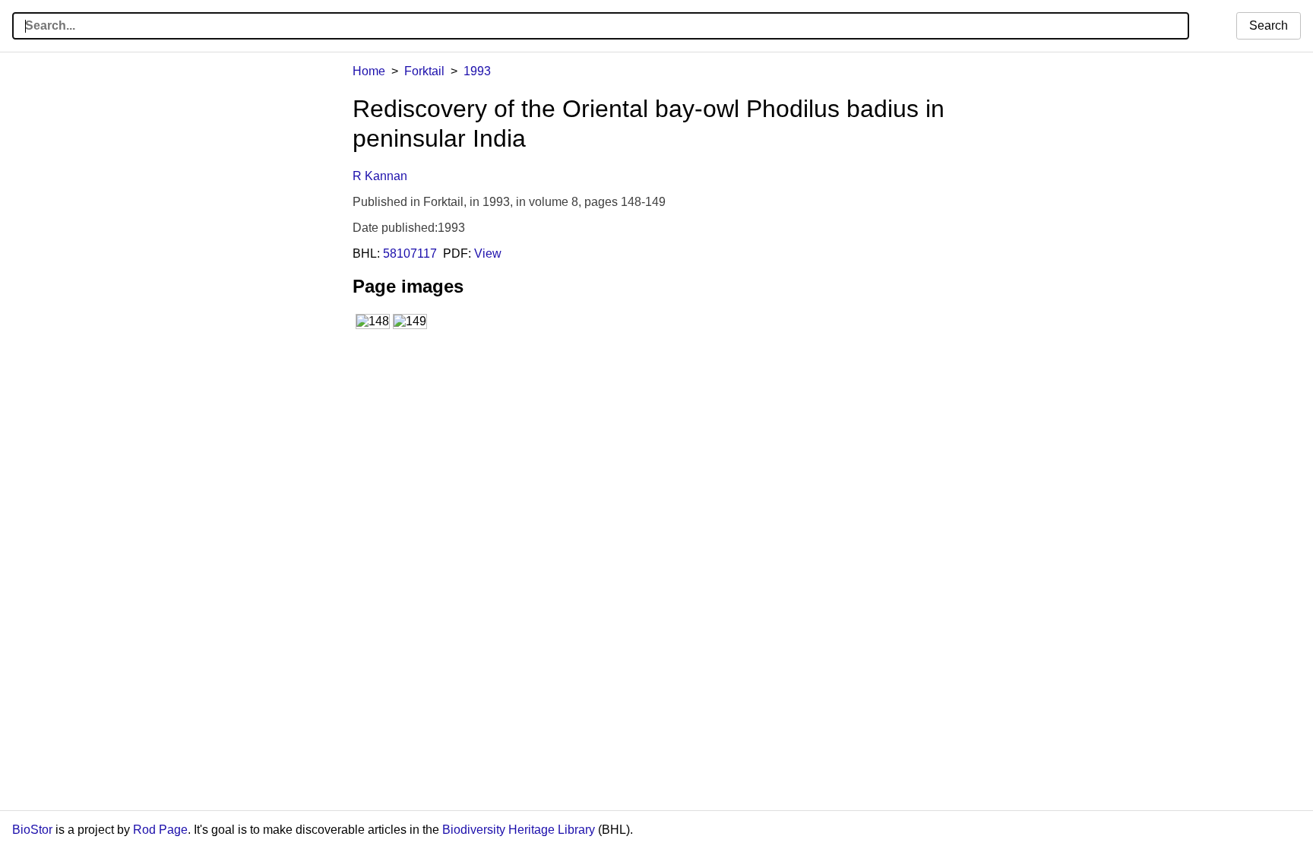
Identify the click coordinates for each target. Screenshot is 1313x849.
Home (369, 71)
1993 (477, 71)
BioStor (32, 829)
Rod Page (160, 829)
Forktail (424, 71)
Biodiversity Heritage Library (518, 829)
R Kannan (380, 175)
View (487, 253)
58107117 (410, 253)
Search (1268, 25)
